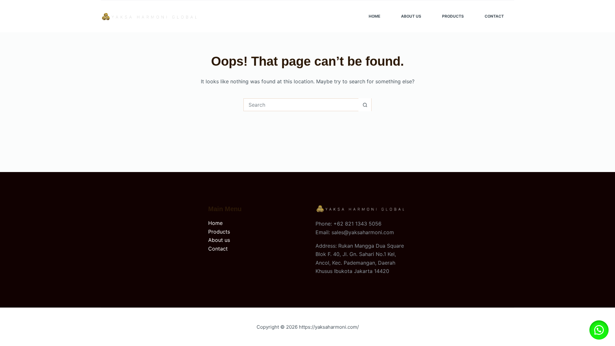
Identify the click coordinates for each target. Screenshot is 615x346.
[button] (599, 330)
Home (374, 16)
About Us (411, 16)
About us (219, 240)
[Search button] (364, 104)
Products (453, 16)
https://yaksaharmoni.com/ (329, 327)
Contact (494, 16)
